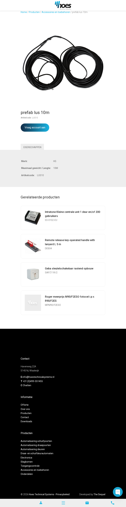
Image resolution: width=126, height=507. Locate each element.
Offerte (25, 405)
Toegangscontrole (30, 466)
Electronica (26, 457)
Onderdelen (27, 474)
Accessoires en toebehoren (56, 12)
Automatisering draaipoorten (36, 445)
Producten (34, 12)
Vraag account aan (35, 127)
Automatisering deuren (33, 449)
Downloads (26, 421)
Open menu (63, 503)
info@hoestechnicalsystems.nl (38, 377)
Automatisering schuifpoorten (36, 441)
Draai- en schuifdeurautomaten (37, 453)
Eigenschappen (32, 147)
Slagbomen (27, 461)
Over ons (25, 409)
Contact (25, 417)
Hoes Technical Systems (41, 494)
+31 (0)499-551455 (33, 381)
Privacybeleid (63, 494)
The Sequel (99, 494)
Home (24, 12)
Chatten (27, 385)
